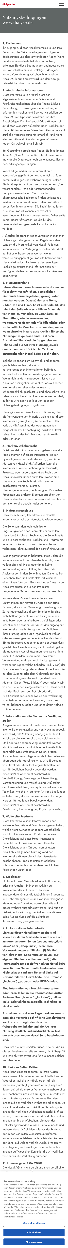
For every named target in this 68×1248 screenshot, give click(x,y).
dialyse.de (8, 4)
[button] (61, 4)
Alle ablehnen (34, 1232)
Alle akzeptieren (34, 1241)
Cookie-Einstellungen (34, 1223)
